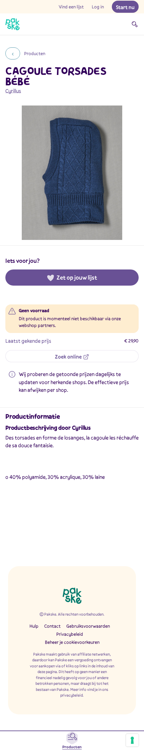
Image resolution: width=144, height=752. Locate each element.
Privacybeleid (69, 634)
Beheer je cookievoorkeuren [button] (72, 642)
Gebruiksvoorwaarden (88, 626)
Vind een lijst (71, 7)
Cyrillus (13, 90)
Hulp (34, 626)
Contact (52, 626)
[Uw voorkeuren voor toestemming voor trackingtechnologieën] (132, 740)
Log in (98, 7)
